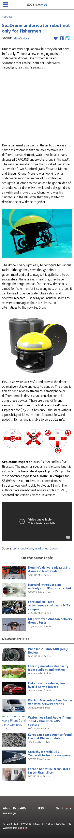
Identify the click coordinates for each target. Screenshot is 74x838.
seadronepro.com (46, 548)
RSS (41, 808)
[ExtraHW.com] (37, 5)
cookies (22, 827)
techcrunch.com (22, 548)
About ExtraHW (14, 808)
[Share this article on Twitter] (67, 38)
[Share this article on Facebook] (62, 38)
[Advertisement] (37, 107)
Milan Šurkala (21, 38)
